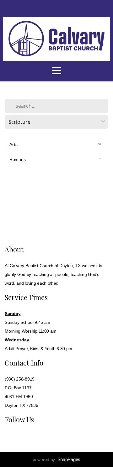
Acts (13, 144)
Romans (17, 159)
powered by (56, 459)
